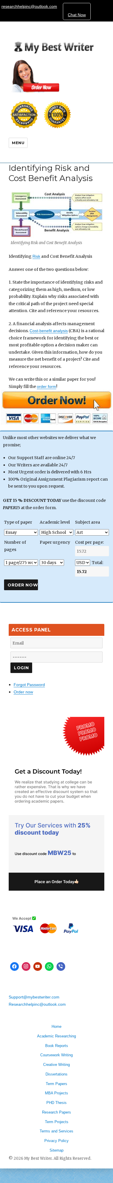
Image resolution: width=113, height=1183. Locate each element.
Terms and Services (56, 1131)
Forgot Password (29, 684)
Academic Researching (56, 1036)
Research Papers (56, 1112)
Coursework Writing (56, 1055)
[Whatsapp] (49, 966)
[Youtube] (37, 966)
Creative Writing (56, 1064)
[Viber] (61, 966)
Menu (18, 142)
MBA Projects (56, 1093)
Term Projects (56, 1122)
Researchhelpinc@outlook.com (37, 1004)
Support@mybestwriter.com (34, 997)
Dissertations (56, 1074)
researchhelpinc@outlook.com (29, 6)
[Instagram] (26, 966)
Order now (23, 692)
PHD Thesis (56, 1102)
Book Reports (56, 1046)
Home (56, 1026)
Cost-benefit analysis (49, 330)
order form (46, 386)
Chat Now (77, 14)
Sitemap (56, 1150)
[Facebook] (14, 966)
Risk (36, 256)
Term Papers (56, 1084)
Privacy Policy (56, 1141)
